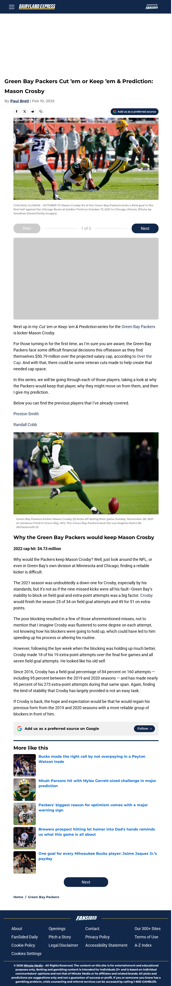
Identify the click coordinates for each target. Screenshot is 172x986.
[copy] (41, 111)
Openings (57, 928)
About (16, 928)
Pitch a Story (60, 937)
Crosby (146, 595)
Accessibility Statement (106, 945)
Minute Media (33, 965)
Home (18, 897)
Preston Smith (26, 413)
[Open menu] (11, 6)
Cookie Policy (23, 945)
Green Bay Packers (138, 326)
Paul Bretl (19, 101)
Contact (92, 928)
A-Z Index (143, 945)
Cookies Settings (26, 953)
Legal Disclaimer (63, 945)
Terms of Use (146, 937)
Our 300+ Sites (148, 928)
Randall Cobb (25, 424)
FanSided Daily (24, 937)
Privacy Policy (97, 937)
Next (145, 228)
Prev (27, 228)
